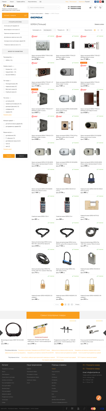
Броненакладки (6, 388)
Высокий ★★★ (11, 74)
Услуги (12, 1)
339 (5, 344)
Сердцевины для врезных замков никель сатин (87, 350)
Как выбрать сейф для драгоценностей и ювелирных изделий (38, 357)
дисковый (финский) (12, 106)
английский (10, 101)
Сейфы (3, 402)
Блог (53, 394)
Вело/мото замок (11, 89)
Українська (82, 1)
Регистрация (73, 1)
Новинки (29, 368)
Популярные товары (32, 371)
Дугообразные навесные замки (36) (13, 37)
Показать (9, 156)
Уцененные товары (31, 380)
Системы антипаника (7, 380)
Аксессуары (5, 399)
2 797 (32, 344)
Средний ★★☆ (11, 72)
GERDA (9, 60)
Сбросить (21, 156)
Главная (4, 1)
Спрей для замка (11, 92)
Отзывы (54, 388)
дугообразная (11, 135)
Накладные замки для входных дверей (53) (14, 41)
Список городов (34, 408)
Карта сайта (4, 408)
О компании (55, 391)
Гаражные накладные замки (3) (12, 33)
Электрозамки (5, 374)
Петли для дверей (6, 391)
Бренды (47, 13)
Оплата (53, 385)
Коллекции (54, 377)
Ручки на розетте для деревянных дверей (90, 352)
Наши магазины (32, 1)
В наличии (51, 36)
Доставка (54, 382)
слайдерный (10, 109)
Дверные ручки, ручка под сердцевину (15, 352)
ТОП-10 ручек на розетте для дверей (66, 357)
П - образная (10, 138)
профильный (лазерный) (13, 103)
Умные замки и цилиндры (8, 377)
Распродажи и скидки (32, 374)
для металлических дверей (14, 123)
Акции (28, 382)
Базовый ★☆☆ (11, 69)
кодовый (9, 112)
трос (8, 143)
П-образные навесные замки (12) (12, 44)
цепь (8, 146)
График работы (21, 1)
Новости (54, 396)
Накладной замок (12, 83)
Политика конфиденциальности (59, 402)
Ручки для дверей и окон (8, 382)
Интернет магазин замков (36, 13)
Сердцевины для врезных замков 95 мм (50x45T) (40, 352)
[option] (13, 333)
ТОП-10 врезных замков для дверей (87, 357)
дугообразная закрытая (13, 141)
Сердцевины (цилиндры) (8, 368)
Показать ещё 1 (7, 114)
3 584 (58, 344)
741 (84, 344)
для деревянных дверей (13, 126)
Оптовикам (54, 380)
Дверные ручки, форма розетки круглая (62, 350)
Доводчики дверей (6, 394)
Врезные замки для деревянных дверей (66, 352)
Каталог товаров (10, 15)
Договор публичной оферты (58, 399)
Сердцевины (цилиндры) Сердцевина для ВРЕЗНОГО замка (34, 350)
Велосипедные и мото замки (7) (12, 29)
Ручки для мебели (6, 385)
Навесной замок (11, 86)
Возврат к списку (99, 24)
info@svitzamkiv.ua (93, 372)
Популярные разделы (24, 408)
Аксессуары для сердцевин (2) (11, 25)
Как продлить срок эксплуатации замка (53, 360)
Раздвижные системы (7, 396)
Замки (3, 371)
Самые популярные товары (53, 315)
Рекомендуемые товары (33, 377)
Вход (67, 1)
